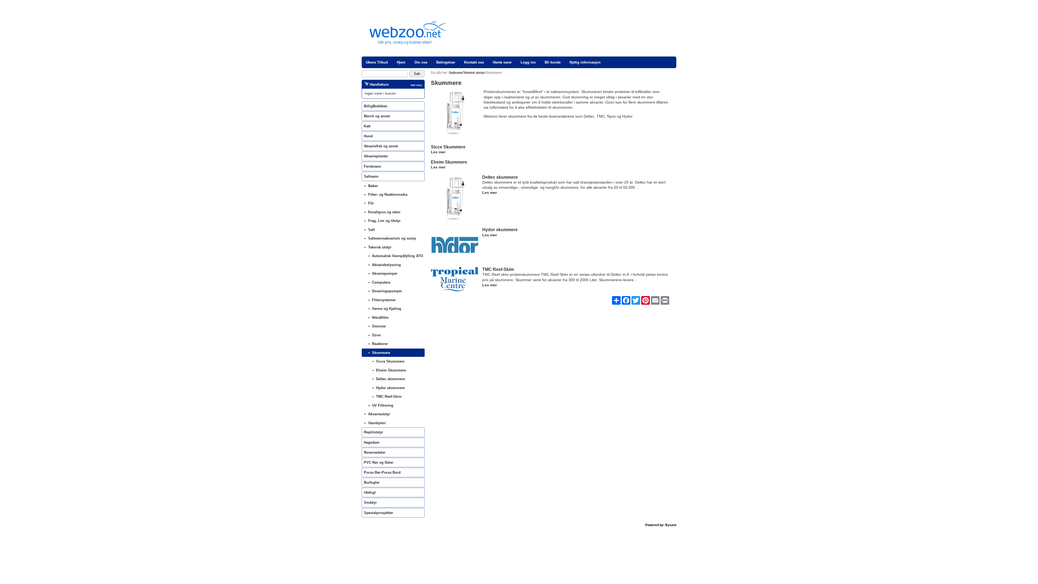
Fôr (371, 203)
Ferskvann (372, 166)
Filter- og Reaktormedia (387, 195)
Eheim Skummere (449, 162)
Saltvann (371, 176)
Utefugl (370, 492)
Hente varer (502, 62)
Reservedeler (374, 452)
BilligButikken (375, 106)
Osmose (379, 326)
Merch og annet (377, 116)
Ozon (376, 335)
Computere (381, 282)
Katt (367, 126)
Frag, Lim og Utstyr (384, 221)
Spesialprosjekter (378, 513)
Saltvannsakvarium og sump (392, 238)
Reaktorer (380, 344)
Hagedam (372, 442)
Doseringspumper (387, 291)
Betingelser (445, 62)
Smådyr (370, 502)
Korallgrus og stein (384, 212)
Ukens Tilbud (377, 62)
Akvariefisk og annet (381, 146)
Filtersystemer (384, 300)
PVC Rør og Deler (378, 462)
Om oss (420, 62)
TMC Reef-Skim (498, 269)
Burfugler (372, 482)
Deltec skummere (500, 177)
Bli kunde (553, 62)
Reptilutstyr (373, 432)
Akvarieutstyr (379, 414)
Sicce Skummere (448, 146)
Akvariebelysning (386, 265)
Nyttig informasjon (585, 62)
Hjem (401, 62)
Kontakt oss (474, 62)
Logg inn (528, 62)
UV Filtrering (382, 405)
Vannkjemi (377, 423)
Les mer (438, 152)
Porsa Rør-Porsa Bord (382, 472)
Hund (368, 136)
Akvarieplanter (376, 156)
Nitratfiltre (380, 318)
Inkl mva (416, 85)
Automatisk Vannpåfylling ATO (397, 256)
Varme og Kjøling (386, 309)
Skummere (381, 353)
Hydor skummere (500, 229)
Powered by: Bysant (660, 525)
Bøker (373, 186)
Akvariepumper (384, 273)
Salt (371, 230)
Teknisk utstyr (379, 247)
